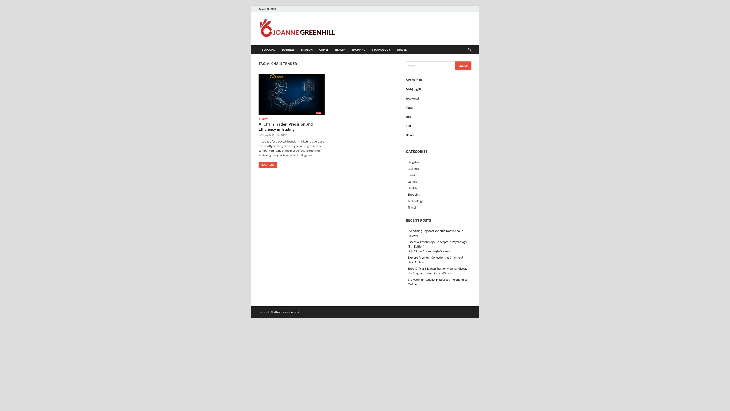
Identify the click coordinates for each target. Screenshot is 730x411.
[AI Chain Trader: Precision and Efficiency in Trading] (292, 94)
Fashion (307, 49)
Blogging (269, 49)
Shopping (358, 49)
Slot (408, 125)
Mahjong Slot (415, 89)
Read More (266, 164)
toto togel (412, 98)
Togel (409, 107)
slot (408, 116)
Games (323, 49)
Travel (402, 49)
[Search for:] (438, 65)
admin (284, 134)
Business (288, 49)
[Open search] (469, 49)
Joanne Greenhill (290, 312)
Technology (381, 49)
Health (340, 49)
